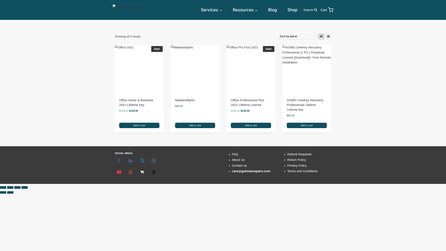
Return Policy (296, 160)
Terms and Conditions (302, 171)
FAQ (235, 154)
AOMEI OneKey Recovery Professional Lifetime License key (305, 104)
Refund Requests (299, 154)
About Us (238, 160)
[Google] (130, 172)
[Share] (17, 187)
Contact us (239, 165)
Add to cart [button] (139, 125)
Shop (292, 9)
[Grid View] (321, 36)
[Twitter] (142, 160)
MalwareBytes (185, 100)
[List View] (328, 36)
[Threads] (153, 172)
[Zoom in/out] (3, 187)
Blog (272, 9)
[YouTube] (119, 172)
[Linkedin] (130, 160)
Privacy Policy (297, 165)
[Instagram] (153, 160)
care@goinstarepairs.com (251, 171)
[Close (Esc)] (24, 187)
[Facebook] (119, 160)
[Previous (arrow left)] (3, 192)
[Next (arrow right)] (10, 192)
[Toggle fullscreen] (10, 187)
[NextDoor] (142, 172)
